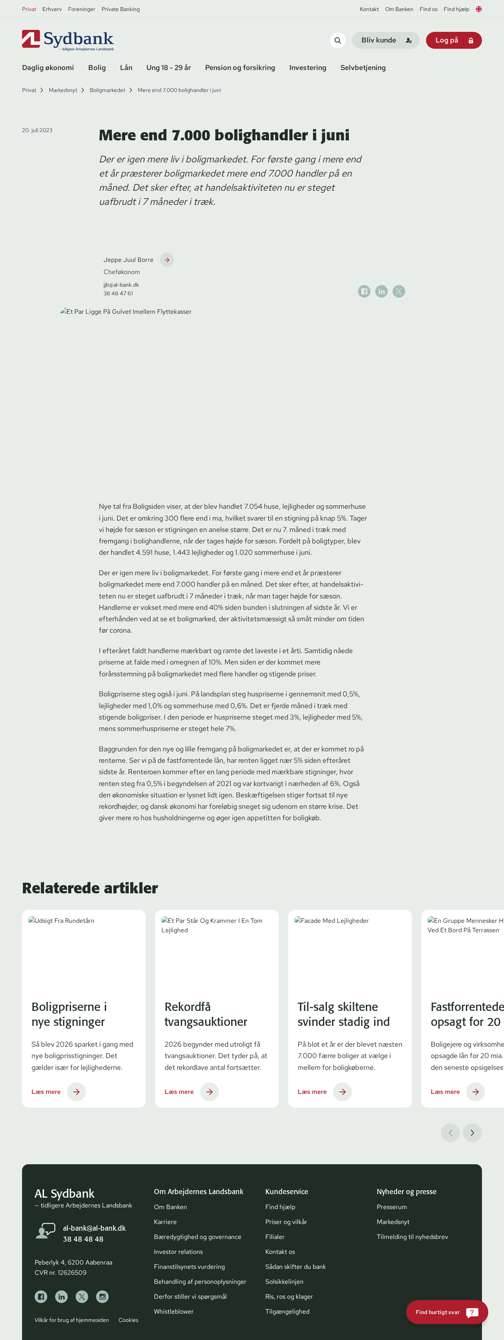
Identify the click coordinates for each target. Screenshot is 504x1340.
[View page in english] (479, 9)
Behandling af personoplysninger (200, 1281)
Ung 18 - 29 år (168, 67)
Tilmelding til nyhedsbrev (412, 1237)
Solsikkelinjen (284, 1281)
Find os (428, 9)
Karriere (165, 1222)
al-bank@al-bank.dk (94, 1228)
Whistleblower (174, 1311)
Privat (29, 9)
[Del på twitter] (399, 291)
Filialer (275, 1237)
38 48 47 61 (118, 293)
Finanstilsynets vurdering (189, 1267)
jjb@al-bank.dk (121, 284)
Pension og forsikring (240, 67)
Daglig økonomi (48, 67)
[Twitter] (82, 1296)
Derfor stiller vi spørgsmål (190, 1296)
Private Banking (121, 9)
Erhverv (52, 9)
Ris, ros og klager (289, 1296)
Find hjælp (456, 9)
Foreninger (81, 9)
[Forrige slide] (450, 1132)
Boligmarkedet (107, 90)
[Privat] (81, 40)
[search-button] (338, 40)
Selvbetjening (363, 67)
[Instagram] (102, 1296)
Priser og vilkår (286, 1222)
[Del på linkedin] (381, 291)
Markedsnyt (63, 90)
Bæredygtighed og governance (197, 1237)
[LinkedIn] (61, 1296)
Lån (126, 67)
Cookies (128, 1319)
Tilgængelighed (287, 1311)
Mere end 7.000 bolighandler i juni (179, 90)
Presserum (392, 1207)
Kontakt (369, 9)
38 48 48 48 (83, 1239)
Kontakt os (280, 1252)
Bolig (97, 67)
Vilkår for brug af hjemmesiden (72, 1319)
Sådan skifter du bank (295, 1267)
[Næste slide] (472, 1132)
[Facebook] (41, 1296)
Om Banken (399, 9)
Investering (307, 67)
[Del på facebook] (364, 291)
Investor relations (178, 1252)
